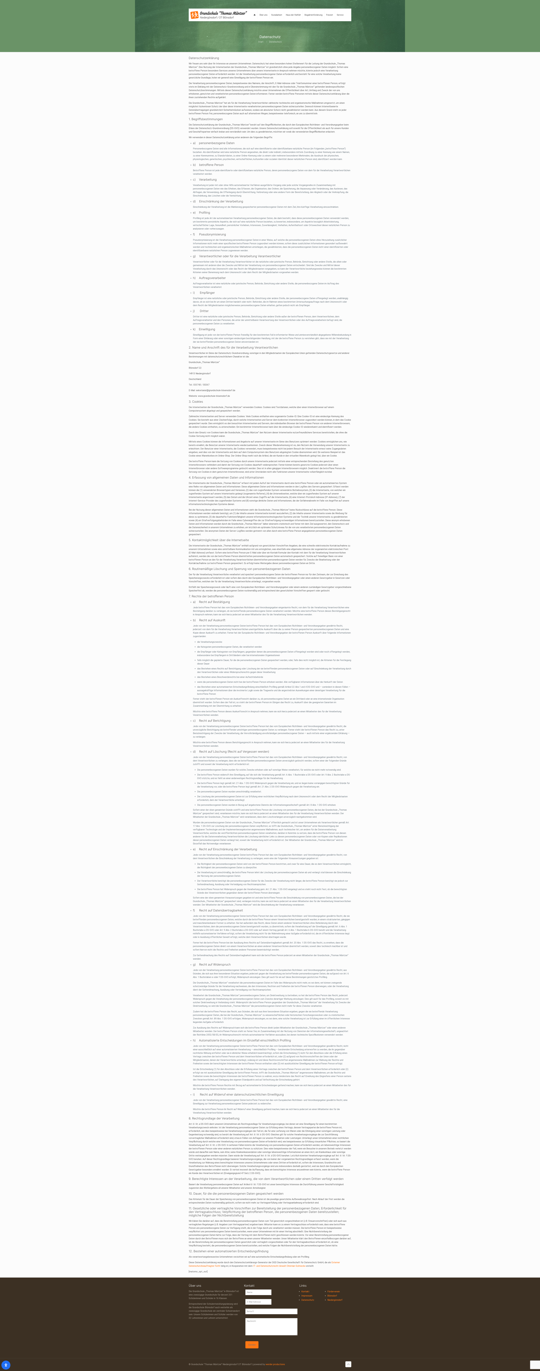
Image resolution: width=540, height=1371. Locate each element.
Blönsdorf (332, 1295)
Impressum (306, 1295)
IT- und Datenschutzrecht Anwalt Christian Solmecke (279, 1266)
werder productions (275, 1364)
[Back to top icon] (348, 1364)
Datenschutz (307, 1300)
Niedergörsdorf (334, 1300)
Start (260, 41)
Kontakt (305, 1291)
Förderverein (333, 1291)
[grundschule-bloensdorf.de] (219, 15)
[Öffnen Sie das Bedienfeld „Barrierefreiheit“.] (5, 1365)
